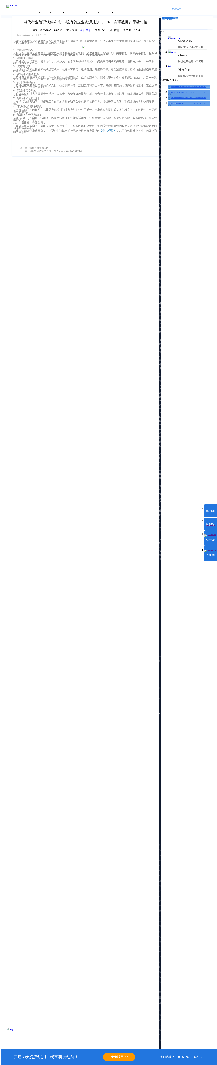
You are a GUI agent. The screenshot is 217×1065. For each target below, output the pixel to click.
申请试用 (176, 9)
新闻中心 (27, 35)
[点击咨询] (15, 1036)
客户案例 (71, 12)
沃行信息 (85, 30)
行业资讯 (38, 35)
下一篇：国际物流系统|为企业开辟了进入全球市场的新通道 (51, 151)
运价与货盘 (107, 12)
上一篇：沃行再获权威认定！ (35, 148)
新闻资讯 (82, 12)
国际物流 (167, 18)
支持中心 (94, 12)
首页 (19, 35)
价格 (62, 12)
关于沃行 (46, 12)
